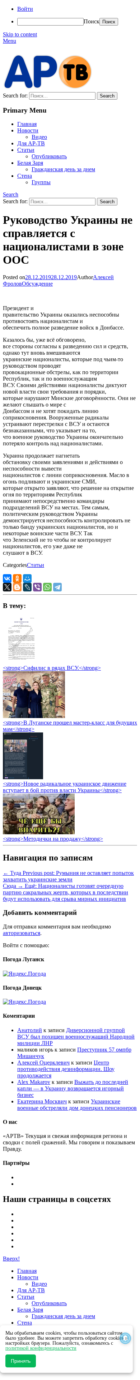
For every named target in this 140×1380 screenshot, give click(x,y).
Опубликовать (49, 156)
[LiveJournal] (27, 587)
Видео (39, 137)
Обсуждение (37, 284)
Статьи (25, 150)
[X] (7, 587)
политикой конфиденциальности (40, 1348)
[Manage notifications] (125, 1338)
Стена (24, 176)
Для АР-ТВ (31, 143)
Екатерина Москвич (42, 1101)
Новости (27, 130)
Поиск (91, 21)
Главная (27, 124)
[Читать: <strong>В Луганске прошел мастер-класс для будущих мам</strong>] (34, 716)
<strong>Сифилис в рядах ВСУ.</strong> (52, 668)
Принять (21, 1361)
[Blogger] (17, 587)
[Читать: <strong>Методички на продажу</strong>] (39, 832)
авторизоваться (21, 933)
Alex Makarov (33, 1082)
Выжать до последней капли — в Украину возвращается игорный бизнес (72, 1088)
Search (10, 194)
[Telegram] (57, 587)
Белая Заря (30, 163)
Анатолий (29, 1030)
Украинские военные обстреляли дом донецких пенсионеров (77, 1104)
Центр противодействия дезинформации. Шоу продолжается (66, 1069)
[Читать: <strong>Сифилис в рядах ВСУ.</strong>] (19, 661)
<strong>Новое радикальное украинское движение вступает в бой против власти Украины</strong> (64, 787)
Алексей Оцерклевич (43, 1062)
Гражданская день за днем (63, 169)
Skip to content (20, 34)
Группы (41, 182)
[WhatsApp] (47, 587)
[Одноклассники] (17, 578)
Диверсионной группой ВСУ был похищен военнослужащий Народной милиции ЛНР (76, 1036)
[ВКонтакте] (7, 578)
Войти (25, 9)
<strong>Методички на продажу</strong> (53, 839)
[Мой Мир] (27, 578)
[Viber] (37, 587)
